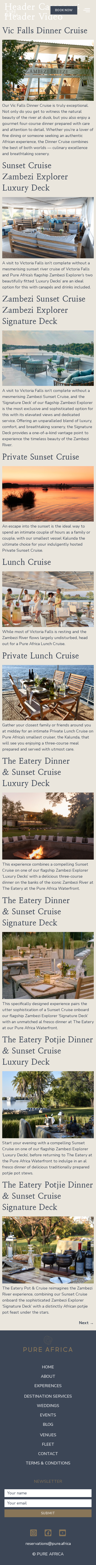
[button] (87, 10)
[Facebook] (48, 1532)
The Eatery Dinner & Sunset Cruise (36, 772)
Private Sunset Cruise (40, 456)
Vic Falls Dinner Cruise (45, 30)
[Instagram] (33, 1532)
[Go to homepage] (11, 10)
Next (86, 1322)
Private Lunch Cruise (40, 655)
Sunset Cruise (35, 176)
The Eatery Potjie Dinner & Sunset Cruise (47, 1050)
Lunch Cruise (26, 562)
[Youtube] (62, 1532)
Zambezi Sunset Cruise (44, 310)
